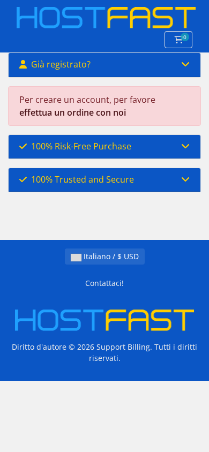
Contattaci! (104, 283)
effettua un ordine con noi (72, 112)
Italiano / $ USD (110, 256)
